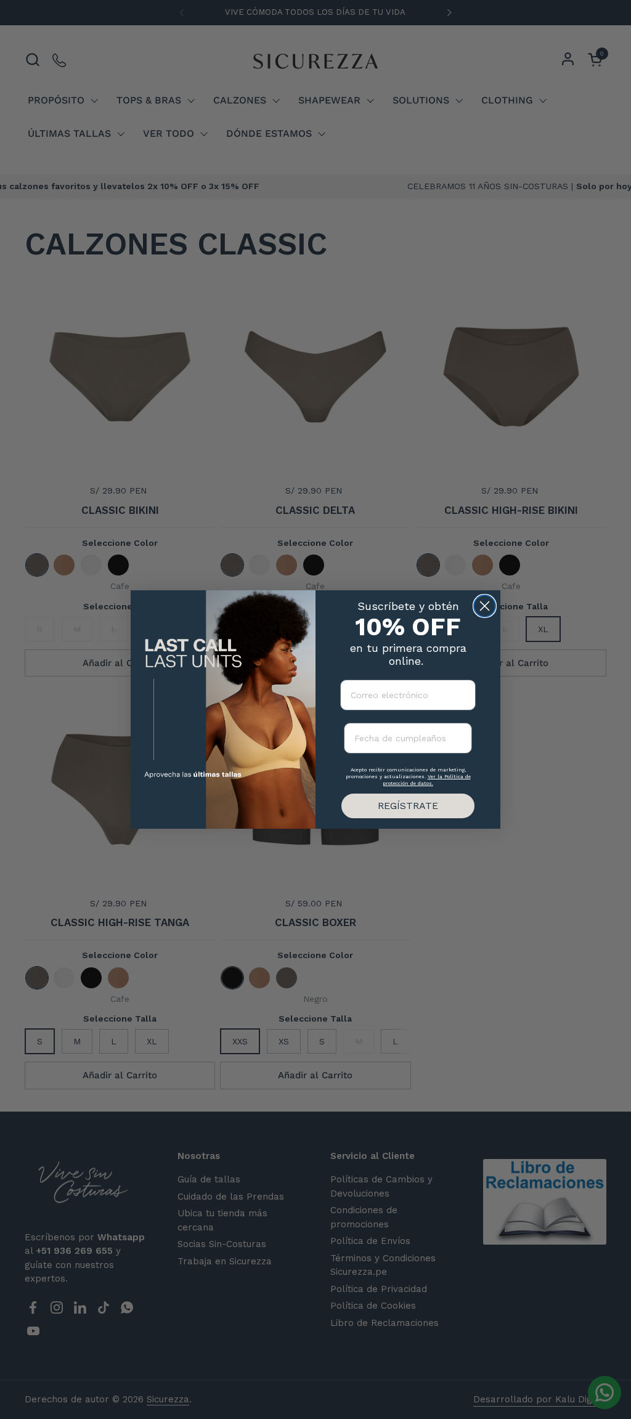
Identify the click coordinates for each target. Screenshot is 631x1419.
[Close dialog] (484, 606)
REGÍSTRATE (408, 805)
